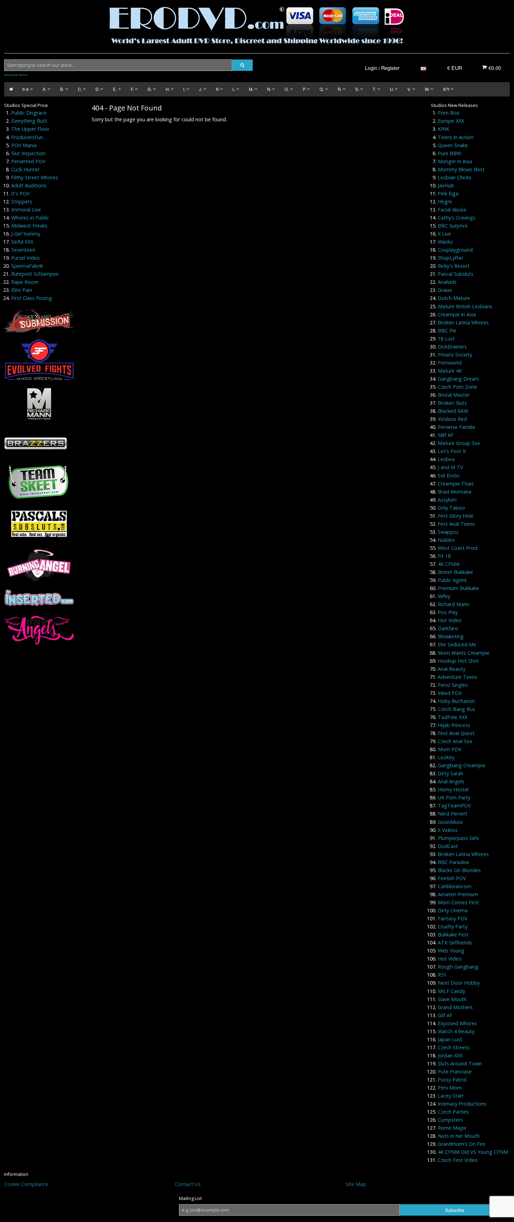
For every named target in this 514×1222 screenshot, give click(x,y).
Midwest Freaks (29, 225)
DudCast (448, 846)
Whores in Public (30, 217)
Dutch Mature (454, 298)
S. (357, 89)
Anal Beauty (451, 669)
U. (392, 89)
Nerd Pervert (452, 813)
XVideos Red (452, 419)
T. (374, 89)
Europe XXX (451, 120)
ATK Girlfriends (455, 942)
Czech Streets (454, 1047)
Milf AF (446, 435)
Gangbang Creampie (461, 765)
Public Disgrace (29, 112)
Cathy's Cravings (457, 217)
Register (390, 67)
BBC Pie (447, 330)
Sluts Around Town (460, 1063)
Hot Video (450, 620)
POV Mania (24, 145)
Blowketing (451, 636)
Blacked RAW (453, 411)
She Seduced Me (457, 644)
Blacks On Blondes (459, 870)
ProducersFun (27, 137)
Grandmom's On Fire (461, 1144)
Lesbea (446, 459)
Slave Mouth (452, 999)
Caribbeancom (454, 886)
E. (115, 89)
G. (150, 89)
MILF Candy (451, 991)
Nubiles (446, 540)
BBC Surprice (453, 225)
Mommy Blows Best (461, 169)
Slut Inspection (28, 153)
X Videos (448, 830)
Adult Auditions (29, 185)
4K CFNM (448, 564)
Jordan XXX (450, 1055)
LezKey (446, 757)
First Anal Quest (456, 733)
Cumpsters (450, 1119)
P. (304, 89)
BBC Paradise (453, 862)
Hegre (445, 201)
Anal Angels (451, 781)
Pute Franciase (455, 1071)
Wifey (444, 596)
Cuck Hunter (25, 169)
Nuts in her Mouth (459, 1136)
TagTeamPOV (454, 805)
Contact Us (188, 1184)
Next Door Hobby (459, 982)
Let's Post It (452, 451)
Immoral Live (26, 209)
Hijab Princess (454, 725)
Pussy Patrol (452, 1079)
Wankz (445, 241)
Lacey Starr (451, 1095)
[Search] (242, 65)
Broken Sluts (452, 403)
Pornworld (450, 362)
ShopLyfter (450, 257)
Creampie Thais (456, 483)
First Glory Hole (455, 515)
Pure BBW (449, 153)
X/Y (446, 89)
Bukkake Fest (453, 934)
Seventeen (23, 249)
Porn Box (448, 112)
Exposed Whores (457, 1023)
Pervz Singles (453, 685)
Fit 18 (444, 556)
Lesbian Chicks (454, 177)
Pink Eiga (448, 193)
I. (184, 89)
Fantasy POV (452, 918)
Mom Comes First (458, 902)
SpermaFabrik (27, 266)
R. (340, 89)
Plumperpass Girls (458, 838)
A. (45, 89)
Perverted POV (28, 161)
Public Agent (452, 580)
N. (269, 89)
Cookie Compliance (26, 1184)
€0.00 (494, 67)
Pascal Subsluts (455, 274)
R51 (442, 974)
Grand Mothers (455, 1007)
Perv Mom (450, 1087)
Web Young (451, 950)
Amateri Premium (458, 894)
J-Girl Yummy (25, 233)
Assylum (447, 499)
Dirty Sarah (450, 773)
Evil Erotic (449, 475)
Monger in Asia (455, 161)
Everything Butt (29, 120)
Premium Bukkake (458, 588)
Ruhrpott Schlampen (35, 274)
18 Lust (446, 338)
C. (80, 89)
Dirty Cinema (452, 910)
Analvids (447, 282)
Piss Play (448, 612)
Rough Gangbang (458, 966)
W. (427, 89)
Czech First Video (458, 1160)
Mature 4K (450, 370)
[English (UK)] (423, 67)
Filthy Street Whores (34, 177)
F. (132, 89)
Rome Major (452, 1127)
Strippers (21, 201)
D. (97, 89)
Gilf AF (445, 1015)
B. (62, 89)
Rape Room (24, 282)
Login (371, 67)
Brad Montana (454, 491)
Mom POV (450, 749)
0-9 (25, 89)
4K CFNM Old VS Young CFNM (473, 1152)
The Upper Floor (30, 128)
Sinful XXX (22, 241)
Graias (445, 290)
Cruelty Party (452, 926)
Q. (322, 89)
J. (200, 89)
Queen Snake (453, 145)
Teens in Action (455, 137)
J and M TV (450, 467)
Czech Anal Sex (455, 741)
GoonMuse (450, 822)
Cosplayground (455, 249)
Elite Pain (21, 290)
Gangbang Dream (458, 378)
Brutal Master (454, 394)
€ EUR (454, 67)
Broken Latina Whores (463, 322)
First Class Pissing (31, 298)
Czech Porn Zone (457, 386)
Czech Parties (453, 1111)
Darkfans (448, 628)
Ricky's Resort (454, 266)
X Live (444, 233)
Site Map (355, 1184)
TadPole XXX (452, 717)
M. (251, 89)
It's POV (20, 193)
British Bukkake (455, 572)
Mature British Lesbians (465, 306)
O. (287, 89)
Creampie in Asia (457, 314)
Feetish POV (452, 878)
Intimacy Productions (462, 1103)
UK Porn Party (454, 797)
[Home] (11, 89)
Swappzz (448, 532)
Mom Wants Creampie (464, 652)
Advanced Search (16, 75)
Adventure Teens (457, 677)
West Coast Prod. (458, 548)
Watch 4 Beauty (456, 1031)
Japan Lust (450, 1039)
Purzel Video (25, 257)
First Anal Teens (456, 523)
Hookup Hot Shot (458, 660)
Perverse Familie (456, 427)
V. (409, 89)
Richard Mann (453, 604)
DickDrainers (452, 346)
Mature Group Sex (459, 443)
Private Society (455, 354)
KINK (443, 128)
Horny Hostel (453, 789)
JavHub (446, 185)
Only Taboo (451, 507)
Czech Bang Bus (456, 709)
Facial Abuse (452, 209)
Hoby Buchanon (456, 701)
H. (168, 89)
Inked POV (450, 693)
